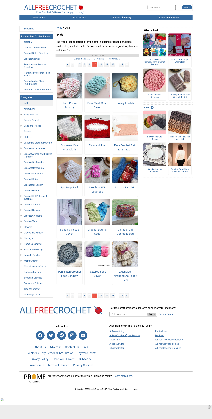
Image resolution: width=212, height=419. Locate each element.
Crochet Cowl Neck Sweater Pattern (180, 170)
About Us (40, 347)
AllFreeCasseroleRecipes (168, 348)
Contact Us (72, 347)
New (146, 107)
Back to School (31, 120)
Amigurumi (29, 109)
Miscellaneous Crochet (35, 266)
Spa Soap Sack (69, 187)
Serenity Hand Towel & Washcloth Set (180, 96)
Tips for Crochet (32, 289)
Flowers (28, 227)
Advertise (55, 347)
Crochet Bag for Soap (97, 231)
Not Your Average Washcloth (179, 61)
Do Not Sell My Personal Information (49, 353)
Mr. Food (159, 335)
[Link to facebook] (40, 335)
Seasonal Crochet (33, 277)
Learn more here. (123, 376)
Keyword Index (86, 353)
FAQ (85, 347)
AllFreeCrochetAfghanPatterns (124, 335)
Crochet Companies (34, 168)
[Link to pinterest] (61, 335)
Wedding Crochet (32, 294)
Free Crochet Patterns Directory (35, 66)
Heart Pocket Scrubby (69, 105)
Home (59, 27)
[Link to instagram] (72, 335)
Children (28, 137)
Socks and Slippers (34, 283)
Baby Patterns (31, 114)
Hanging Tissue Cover (69, 231)
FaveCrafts (115, 339)
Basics (27, 131)
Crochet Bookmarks (34, 162)
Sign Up (152, 314)
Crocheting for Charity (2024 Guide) (35, 82)
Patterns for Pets (33, 272)
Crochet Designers (33, 173)
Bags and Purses (32, 125)
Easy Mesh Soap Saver (97, 105)
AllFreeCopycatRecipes (167, 343)
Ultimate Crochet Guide (35, 47)
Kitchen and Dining (33, 249)
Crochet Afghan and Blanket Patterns (38, 155)
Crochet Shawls (32, 210)
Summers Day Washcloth (69, 147)
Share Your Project (64, 359)
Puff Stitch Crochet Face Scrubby (69, 274)
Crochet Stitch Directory (36, 53)
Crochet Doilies (32, 179)
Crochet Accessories (34, 148)
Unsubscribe (36, 365)
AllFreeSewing (116, 343)
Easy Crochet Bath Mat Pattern (125, 147)
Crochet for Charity (33, 185)
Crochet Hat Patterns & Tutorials (35, 197)
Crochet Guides (31, 190)
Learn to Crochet (32, 255)
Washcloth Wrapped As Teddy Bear (125, 276)
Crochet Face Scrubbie (154, 96)
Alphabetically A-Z (82, 59)
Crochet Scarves (32, 58)
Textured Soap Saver (97, 274)
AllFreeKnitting (116, 331)
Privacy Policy (39, 359)
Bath (26, 103)
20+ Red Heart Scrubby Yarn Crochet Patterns (155, 62)
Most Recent (99, 59)
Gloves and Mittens (34, 232)
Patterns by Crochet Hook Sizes (37, 74)
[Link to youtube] (83, 335)
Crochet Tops (30, 221)
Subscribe (29, 28)
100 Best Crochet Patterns (37, 89)
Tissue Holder (97, 145)
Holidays (28, 238)
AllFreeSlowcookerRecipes (169, 339)
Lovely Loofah (125, 103)
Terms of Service (59, 365)
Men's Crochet (31, 260)
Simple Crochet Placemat (155, 170)
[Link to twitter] (51, 335)
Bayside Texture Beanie (154, 138)
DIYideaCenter (116, 348)
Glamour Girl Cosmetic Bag (125, 231)
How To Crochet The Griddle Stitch (180, 138)
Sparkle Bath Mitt (125, 187)
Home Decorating (33, 244)
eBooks (28, 42)
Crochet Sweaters (33, 215)
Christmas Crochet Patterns (38, 142)
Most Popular (114, 59)
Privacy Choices (83, 365)
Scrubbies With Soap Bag (97, 189)
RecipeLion (161, 331)
